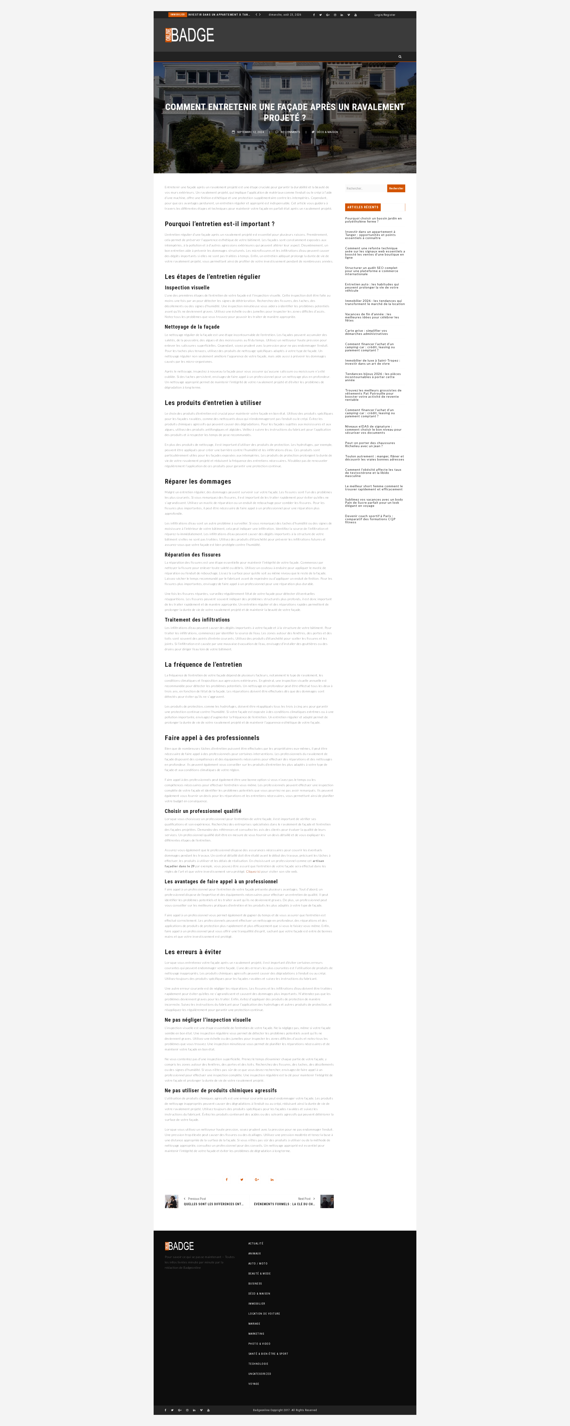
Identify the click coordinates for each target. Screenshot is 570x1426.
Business (255, 1283)
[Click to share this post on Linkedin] (272, 1180)
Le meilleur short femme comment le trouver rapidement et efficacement (374, 487)
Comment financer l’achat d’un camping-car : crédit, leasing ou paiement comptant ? (370, 347)
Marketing (177, 14)
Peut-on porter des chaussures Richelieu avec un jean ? (370, 444)
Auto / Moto (258, 1263)
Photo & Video (259, 1343)
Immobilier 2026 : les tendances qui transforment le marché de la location (375, 302)
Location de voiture (264, 1313)
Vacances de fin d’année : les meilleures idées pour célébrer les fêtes (372, 317)
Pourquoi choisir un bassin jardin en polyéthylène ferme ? (373, 219)
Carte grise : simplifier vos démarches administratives (366, 332)
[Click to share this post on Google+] (257, 1180)
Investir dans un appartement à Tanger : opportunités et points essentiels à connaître (370, 235)
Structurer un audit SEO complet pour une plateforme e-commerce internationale (371, 271)
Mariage (254, 1323)
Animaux (254, 1253)
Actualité (256, 1243)
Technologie (258, 1363)
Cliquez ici (253, 871)
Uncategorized (259, 1373)
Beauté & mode (259, 1273)
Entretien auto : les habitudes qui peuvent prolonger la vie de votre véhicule (372, 287)
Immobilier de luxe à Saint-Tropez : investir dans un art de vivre (372, 361)
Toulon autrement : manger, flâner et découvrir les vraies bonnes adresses (374, 457)
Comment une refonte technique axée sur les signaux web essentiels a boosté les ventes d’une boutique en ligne (219, 14)
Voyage (253, 1383)
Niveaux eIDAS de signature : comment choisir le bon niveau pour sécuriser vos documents (373, 429)
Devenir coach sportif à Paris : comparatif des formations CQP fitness (370, 519)
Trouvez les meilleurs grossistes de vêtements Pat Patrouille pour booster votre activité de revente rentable (373, 394)
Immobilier (256, 1303)
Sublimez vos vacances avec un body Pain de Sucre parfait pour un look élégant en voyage (374, 502)
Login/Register (385, 14)
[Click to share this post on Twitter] (242, 1180)
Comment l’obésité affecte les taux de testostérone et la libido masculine (373, 473)
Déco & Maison (327, 132)
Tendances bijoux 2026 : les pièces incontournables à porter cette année (373, 377)
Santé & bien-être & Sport (268, 1353)
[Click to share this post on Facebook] (227, 1180)
